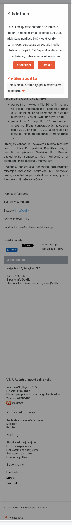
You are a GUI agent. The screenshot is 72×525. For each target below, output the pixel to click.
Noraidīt (46, 65)
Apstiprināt (24, 65)
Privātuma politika (22, 78)
